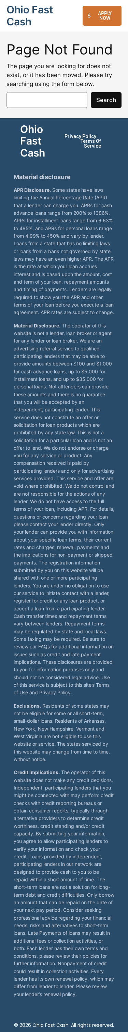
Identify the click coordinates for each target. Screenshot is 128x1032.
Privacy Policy (80, 136)
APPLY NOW (105, 16)
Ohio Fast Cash (29, 15)
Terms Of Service (91, 143)
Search (106, 100)
